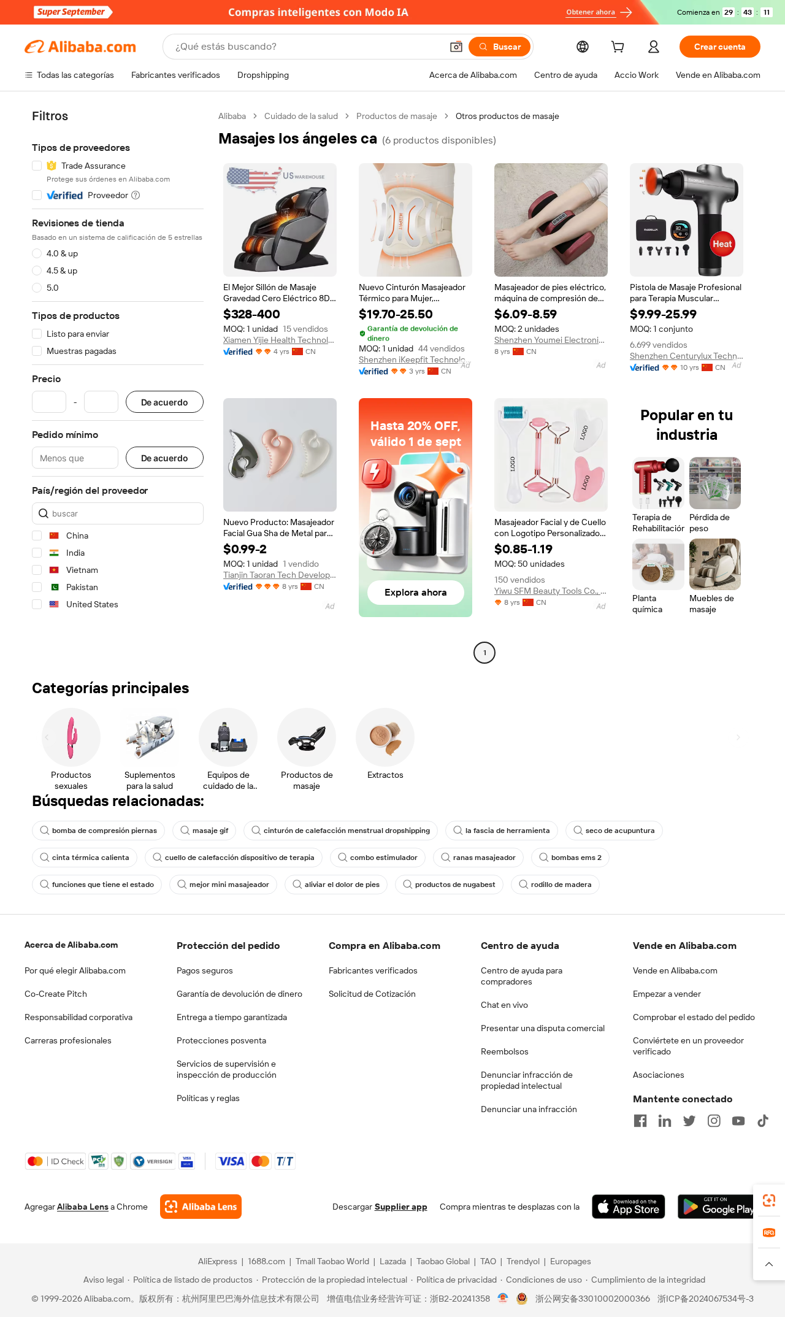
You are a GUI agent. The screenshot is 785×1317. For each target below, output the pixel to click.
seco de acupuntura (620, 830)
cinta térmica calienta (90, 857)
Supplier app (401, 1206)
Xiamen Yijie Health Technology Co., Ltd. (280, 340)
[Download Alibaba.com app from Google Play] (719, 1206)
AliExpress (217, 1261)
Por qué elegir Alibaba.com (75, 970)
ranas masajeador (484, 857)
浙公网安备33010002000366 (592, 1299)
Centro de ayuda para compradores (521, 976)
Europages (570, 1261)
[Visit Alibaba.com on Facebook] (640, 1120)
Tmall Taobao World (332, 1261)
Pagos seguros (205, 970)
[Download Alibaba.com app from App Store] (628, 1206)
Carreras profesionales (68, 1040)
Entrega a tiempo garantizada (232, 1017)
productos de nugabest (455, 884)
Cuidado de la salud (301, 116)
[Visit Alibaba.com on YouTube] (738, 1120)
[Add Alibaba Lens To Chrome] (201, 1206)
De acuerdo (164, 402)
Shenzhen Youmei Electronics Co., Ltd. (551, 340)
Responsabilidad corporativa (78, 1017)
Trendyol (523, 1261)
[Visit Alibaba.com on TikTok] (763, 1120)
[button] (456, 46)
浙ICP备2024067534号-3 (705, 1299)
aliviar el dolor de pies (342, 884)
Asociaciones (658, 1075)
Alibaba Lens (83, 1206)
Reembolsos (505, 1051)
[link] (769, 1200)
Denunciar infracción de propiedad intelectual (527, 1080)
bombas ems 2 (576, 857)
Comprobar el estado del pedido (694, 1017)
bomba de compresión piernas (104, 830)
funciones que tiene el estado (103, 884)
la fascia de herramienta (507, 830)
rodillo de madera (561, 884)
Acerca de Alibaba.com (71, 945)
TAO (488, 1261)
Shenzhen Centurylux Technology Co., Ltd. (686, 356)
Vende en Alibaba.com (675, 970)
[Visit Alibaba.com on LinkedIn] (664, 1120)
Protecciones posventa (221, 1040)
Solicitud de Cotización (372, 994)
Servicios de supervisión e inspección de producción (227, 1069)
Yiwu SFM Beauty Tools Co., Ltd (551, 591)
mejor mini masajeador (229, 884)
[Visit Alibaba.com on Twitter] (689, 1120)
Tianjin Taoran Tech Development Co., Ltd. (280, 575)
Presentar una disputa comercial (543, 1028)
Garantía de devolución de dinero (239, 994)
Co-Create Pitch (56, 994)
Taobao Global (443, 1261)
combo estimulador (384, 857)
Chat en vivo (504, 1005)
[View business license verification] (503, 1298)
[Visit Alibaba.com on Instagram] (713, 1120)
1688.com (266, 1261)
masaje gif (210, 830)
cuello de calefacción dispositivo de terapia (240, 857)
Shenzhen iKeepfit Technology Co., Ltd (415, 359)
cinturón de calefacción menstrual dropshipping (347, 830)
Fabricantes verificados (373, 970)
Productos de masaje (396, 116)
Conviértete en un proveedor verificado (688, 1045)
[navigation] (118, 386)
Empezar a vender (667, 994)
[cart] (620, 48)
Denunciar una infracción (529, 1109)
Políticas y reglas (208, 1098)
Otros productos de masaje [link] (507, 116)
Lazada (393, 1261)
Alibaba (232, 116)
